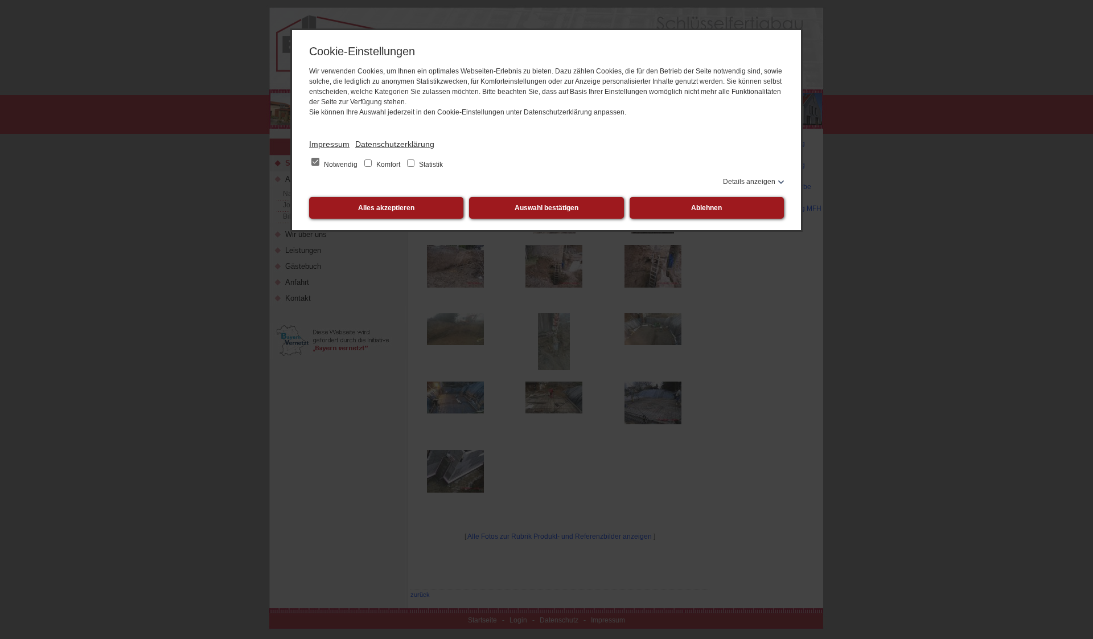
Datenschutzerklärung (394, 144)
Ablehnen (706, 208)
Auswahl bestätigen (546, 208)
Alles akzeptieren (386, 208)
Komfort (388, 165)
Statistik (430, 165)
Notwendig (340, 165)
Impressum (329, 144)
